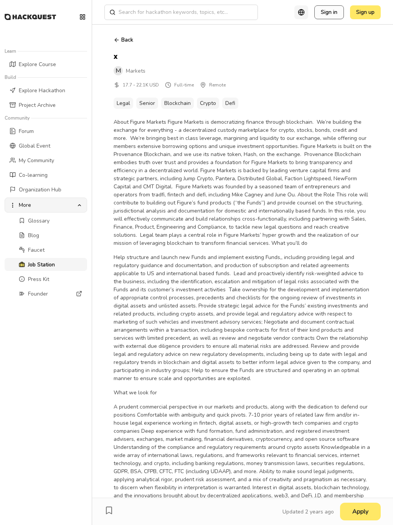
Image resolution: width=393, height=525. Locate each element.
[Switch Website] (82, 17)
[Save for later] (109, 510)
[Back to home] (30, 17)
